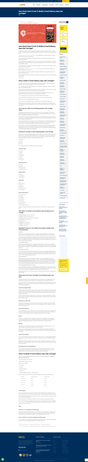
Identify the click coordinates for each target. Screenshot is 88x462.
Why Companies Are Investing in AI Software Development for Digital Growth (63, 212)
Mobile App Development (62, 160)
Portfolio (56, 4)
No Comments (54, 21)
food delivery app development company (30, 68)
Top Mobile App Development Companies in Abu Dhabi (63, 221)
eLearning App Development (62, 109)
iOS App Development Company (62, 150)
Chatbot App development (62, 92)
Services (54, 447)
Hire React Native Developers (64, 249)
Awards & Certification (62, 78)
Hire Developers (45, 4)
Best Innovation (62, 80)
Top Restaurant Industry (62, 193)
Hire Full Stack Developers (63, 255)
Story (54, 440)
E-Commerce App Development (63, 101)
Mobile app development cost (63, 163)
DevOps (54, 452)
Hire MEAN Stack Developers (64, 242)
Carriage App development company (35, 424)
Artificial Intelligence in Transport (63, 69)
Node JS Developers (64, 240)
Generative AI (62, 135)
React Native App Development (63, 178)
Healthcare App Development (62, 138)
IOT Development (65, 449)
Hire (60, 240)
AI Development (64, 443)
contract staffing (63, 96)
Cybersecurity (62, 98)
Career (54, 445)
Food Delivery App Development (63, 125)
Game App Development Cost (63, 130)
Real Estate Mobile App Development (63, 181)
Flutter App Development (62, 122)
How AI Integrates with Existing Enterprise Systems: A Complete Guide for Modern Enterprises (63, 217)
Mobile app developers (62, 157)
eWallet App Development (62, 112)
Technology (62, 190)
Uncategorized (62, 197)
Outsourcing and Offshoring (63, 173)
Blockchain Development (62, 86)
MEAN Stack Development (62, 154)
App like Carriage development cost (24, 424)
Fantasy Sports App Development (63, 115)
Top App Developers (65, 440)
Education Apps (62, 106)
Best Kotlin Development (62, 83)
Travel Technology (63, 195)
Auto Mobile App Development (63, 72)
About (34, 4)
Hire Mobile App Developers (64, 239)
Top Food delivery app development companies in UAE (28, 55)
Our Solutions (51, 4)
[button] (2, 459)
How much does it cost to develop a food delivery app (26, 426)
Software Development (62, 187)
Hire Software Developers (63, 237)
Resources (61, 4)
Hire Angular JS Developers (64, 246)
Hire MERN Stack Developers (64, 243)
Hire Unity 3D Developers (63, 252)
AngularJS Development (62, 60)
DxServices (38, 4)
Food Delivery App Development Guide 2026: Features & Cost (63, 226)
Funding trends (62, 127)
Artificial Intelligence (63, 66)
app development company (23, 402)
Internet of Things (63, 143)
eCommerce (62, 104)
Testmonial (55, 443)
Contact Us (67, 4)
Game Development (65, 452)
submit (63, 48)
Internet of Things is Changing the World (63, 146)
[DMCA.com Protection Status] (23, 450)
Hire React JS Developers (63, 245)
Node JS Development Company (62, 169)
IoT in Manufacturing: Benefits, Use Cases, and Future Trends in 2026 (63, 230)
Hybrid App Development (62, 141)
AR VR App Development (62, 64)
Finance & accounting (62, 119)
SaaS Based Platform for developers (63, 184)
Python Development (63, 175)
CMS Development (63, 94)
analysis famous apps (62, 57)
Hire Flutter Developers (63, 248)
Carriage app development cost (45, 424)
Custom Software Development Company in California (63, 207)
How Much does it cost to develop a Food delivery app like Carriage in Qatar (45, 426)
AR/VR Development (65, 447)
